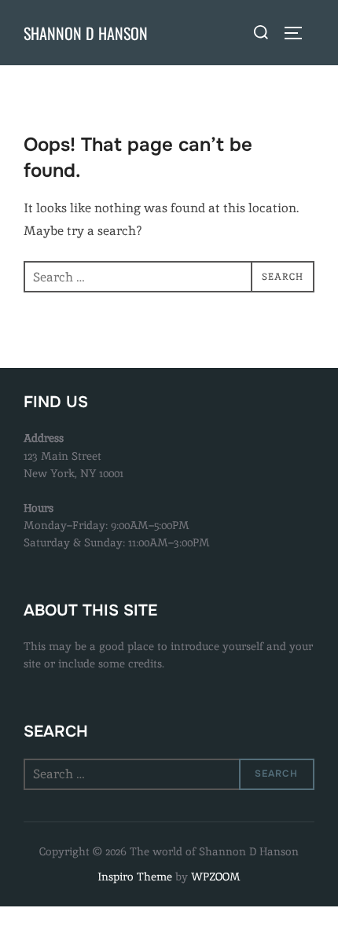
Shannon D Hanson (86, 33)
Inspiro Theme (134, 876)
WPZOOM (216, 876)
